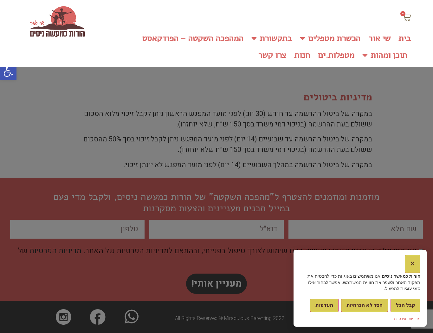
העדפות (324, 305)
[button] (8, 72)
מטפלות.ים (336, 55)
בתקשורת (276, 38)
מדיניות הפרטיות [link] (407, 318)
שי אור (379, 38)
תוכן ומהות (389, 55)
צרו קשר (272, 55)
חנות (302, 55)
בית (404, 38)
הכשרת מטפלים (334, 38)
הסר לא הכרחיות (364, 305)
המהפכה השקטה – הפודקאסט (192, 38)
